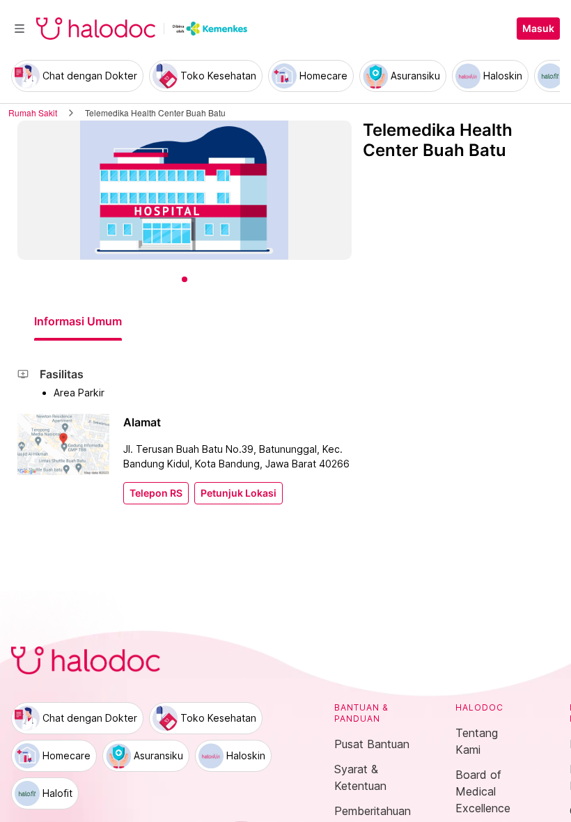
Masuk (538, 28)
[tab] (78, 321)
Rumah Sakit (32, 112)
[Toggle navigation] (19, 29)
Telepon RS (156, 493)
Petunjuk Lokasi (238, 493)
